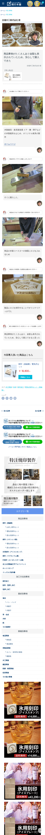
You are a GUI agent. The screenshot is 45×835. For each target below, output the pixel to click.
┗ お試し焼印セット (12, 527)
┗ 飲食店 (8, 640)
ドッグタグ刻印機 (9, 572)
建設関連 (6, 664)
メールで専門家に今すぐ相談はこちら (22, 447)
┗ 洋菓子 (8, 610)
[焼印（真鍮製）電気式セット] (10, 371)
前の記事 (7, 411)
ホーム (3, 10)
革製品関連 (6, 648)
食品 (4, 598)
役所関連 (6, 673)
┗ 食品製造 (9, 644)
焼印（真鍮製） (8, 523)
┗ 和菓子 (8, 606)
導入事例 (9, 10)
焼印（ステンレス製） (10, 539)
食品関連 (6, 636)
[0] (41, 3)
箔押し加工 (6, 589)
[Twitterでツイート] (11, 398)
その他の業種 (7, 677)
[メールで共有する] (15, 398)
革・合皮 (6, 614)
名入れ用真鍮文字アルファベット (14, 564)
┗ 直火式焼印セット (12, 535)
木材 (14, 387)
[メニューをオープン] (3, 3)
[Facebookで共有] (3, 398)
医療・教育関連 (8, 668)
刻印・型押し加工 (9, 585)
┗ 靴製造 (8, 656)
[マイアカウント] (37, 3)
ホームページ (10, 144)
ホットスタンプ (8, 568)
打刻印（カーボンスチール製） (14, 560)
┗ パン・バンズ (10, 602)
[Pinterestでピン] (7, 398)
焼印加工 (20, 387)
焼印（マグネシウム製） (11, 556)
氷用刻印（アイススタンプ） (13, 552)
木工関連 (9, 387)
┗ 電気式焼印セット (12, 531)
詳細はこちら (25, 377)
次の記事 (38, 411)
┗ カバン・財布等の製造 (13, 652)
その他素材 (6, 627)
